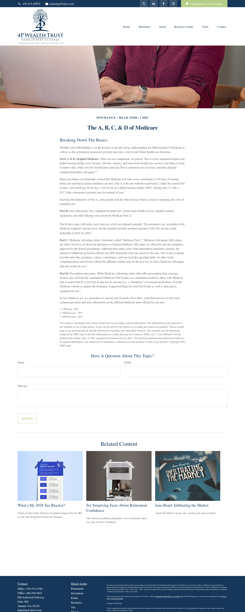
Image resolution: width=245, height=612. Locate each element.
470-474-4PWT (32, 4)
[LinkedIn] (154, 3)
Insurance (76, 602)
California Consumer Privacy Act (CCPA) (168, 596)
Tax (73, 607)
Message (22, 386)
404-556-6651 (34, 593)
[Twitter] (144, 3)
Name (21, 362)
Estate (74, 598)
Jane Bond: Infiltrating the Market (181, 505)
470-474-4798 (34, 588)
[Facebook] (163, 3)
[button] (126, 26)
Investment (77, 593)
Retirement (77, 588)
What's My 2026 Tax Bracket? (41, 505)
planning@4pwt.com (62, 4)
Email (127, 362)
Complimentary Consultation (206, 4)
